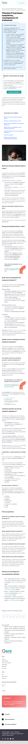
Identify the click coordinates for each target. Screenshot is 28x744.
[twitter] (5, 738)
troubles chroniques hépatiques (15, 445)
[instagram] (7, 738)
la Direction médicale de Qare (14, 22)
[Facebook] (4, 616)
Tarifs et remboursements (6, 662)
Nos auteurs (4, 668)
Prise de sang (19, 8)
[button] (14, 714)
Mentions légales (6, 731)
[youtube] (10, 738)
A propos (3, 659)
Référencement (10, 735)
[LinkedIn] (13, 616)
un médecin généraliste (14, 268)
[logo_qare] (4, 2)
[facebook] (2, 738)
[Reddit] (10, 616)
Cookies (4, 735)
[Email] (23, 616)
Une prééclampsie (8, 402)
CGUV (12, 731)
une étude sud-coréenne (17, 330)
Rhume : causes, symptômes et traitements (15, 626)
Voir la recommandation (17, 582)
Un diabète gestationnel (10, 397)
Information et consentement (16, 733)
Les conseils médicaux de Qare (10, 8)
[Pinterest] (20, 616)
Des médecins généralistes (10, 384)
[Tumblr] (17, 616)
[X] (7, 616)
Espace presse (4, 664)
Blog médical (4, 666)
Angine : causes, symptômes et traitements (15, 628)
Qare (3, 8)
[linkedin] (13, 738)
